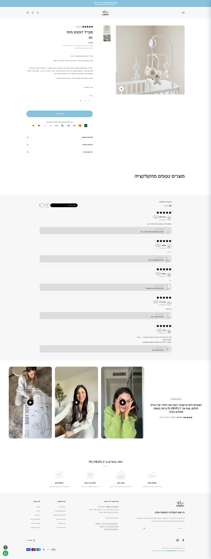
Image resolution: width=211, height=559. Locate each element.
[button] (87, 27)
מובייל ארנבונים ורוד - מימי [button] (155, 260)
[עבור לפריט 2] (106, 38)
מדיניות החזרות (61, 519)
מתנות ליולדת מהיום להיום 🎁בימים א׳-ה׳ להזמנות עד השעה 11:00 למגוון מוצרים (106, 3)
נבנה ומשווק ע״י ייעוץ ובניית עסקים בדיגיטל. (168, 551)
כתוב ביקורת (72, 205)
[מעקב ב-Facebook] (183, 540)
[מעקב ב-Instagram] (177, 540)
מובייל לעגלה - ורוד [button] (157, 350)
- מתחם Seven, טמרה (111, 529)
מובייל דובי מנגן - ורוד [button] (157, 316)
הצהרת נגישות (35, 527)
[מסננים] (47, 205)
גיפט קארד (62, 507)
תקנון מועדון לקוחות (59, 515)
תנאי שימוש (62, 523)
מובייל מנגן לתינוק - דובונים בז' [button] (154, 288)
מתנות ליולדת (35, 523)
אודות (38, 511)
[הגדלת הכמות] (80, 100)
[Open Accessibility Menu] (5, 547)
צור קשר (37, 515)
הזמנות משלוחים (60, 511)
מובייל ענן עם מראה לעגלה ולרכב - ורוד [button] (152, 231)
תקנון (38, 507)
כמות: (91, 96)
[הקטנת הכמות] (89, 100)
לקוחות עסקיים (35, 519)
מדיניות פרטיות (61, 527)
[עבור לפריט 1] (106, 29)
